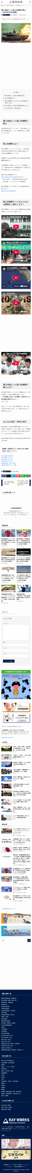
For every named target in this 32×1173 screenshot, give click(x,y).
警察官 (3, 1064)
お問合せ (15, 1164)
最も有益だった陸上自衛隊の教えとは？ (17, 105)
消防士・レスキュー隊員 (7, 1066)
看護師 (3, 1089)
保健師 (3, 1087)
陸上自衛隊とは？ (10, 98)
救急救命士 (4, 1069)
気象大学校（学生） (6, 1039)
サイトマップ (26, 1164)
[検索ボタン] (30, 2)
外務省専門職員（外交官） (8, 1014)
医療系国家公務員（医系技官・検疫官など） (12, 1050)
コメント (5, 623)
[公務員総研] (16, 2)
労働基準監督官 (5, 1008)
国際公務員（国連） (6, 1109)
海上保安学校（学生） (7, 1037)
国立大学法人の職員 (6, 1107)
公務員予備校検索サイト (19, 1166)
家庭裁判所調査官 (6, 1021)
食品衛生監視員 (5, 1006)
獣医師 (3, 1083)
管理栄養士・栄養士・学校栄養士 (10, 1081)
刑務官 (3, 1027)
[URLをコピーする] (28, 476)
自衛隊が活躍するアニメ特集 (8, 465)
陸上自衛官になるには (7, 457)
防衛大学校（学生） (6, 1041)
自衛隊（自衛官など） (7, 1048)
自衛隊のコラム (6, 15)
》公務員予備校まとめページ (8, 908)
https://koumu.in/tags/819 (8, 191)
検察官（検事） (5, 1017)
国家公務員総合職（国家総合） (9, 998)
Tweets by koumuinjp (6, 737)
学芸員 (3, 1077)
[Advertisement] (16, 64)
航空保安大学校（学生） (7, 1045)
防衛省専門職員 (5, 1033)
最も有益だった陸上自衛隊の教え (15, 95)
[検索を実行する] (29, 940)
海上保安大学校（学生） (7, 1035)
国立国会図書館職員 (6, 1025)
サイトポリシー (9, 1166)
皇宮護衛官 (4, 1031)
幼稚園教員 (4, 1073)
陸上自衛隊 (14, 15)
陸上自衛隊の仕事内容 (7, 456)
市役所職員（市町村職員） (8, 1062)
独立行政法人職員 (6, 1105)
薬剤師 (3, 1085)
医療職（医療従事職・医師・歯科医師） (11, 1091)
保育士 (3, 1075)
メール (4, 648)
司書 (2, 1079)
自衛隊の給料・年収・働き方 (8, 463)
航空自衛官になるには (7, 459)
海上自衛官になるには (7, 461)
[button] (3, 476)
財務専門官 (4, 1004)
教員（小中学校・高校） (7, 1071)
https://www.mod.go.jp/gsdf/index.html (12, 177)
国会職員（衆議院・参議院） (8, 1023)
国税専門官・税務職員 (7, 1002)
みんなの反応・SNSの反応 (13, 108)
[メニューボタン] (2, 2)
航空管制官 (4, 1012)
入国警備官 (4, 1029)
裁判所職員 (4, 1019)
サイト (4, 653)
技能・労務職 (4, 1095)
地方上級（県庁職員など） (8, 1060)
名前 (4, 642)
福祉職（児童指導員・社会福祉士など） (11, 1093)
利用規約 (20, 1164)
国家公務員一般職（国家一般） (9, 1000)
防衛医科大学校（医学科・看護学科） (11, 1043)
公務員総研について (7, 1164)
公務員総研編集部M (16, 508)
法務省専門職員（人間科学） (8, 1010)
